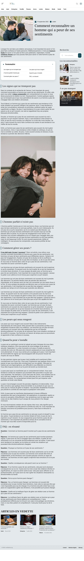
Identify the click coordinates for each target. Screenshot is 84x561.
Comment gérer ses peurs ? (11, 76)
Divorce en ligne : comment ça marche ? (27, 527)
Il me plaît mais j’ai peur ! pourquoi (13, 252)
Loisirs (54, 21)
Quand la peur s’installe (35, 73)
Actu (71, 76)
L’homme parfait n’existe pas (11, 73)
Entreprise (22, 531)
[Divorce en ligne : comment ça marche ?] (28, 520)
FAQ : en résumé (33, 76)
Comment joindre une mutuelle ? (7, 527)
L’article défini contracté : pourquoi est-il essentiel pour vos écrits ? (75, 82)
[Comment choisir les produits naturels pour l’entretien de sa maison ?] (47, 520)
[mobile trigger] (3, 3)
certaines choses (7, 54)
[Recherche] (77, 3)
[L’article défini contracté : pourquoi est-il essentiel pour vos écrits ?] (64, 80)
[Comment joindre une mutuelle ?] (9, 520)
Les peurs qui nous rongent (36, 69)
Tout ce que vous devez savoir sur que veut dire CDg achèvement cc (75, 69)
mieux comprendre (19, 94)
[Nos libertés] (11, 3)
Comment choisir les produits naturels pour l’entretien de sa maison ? (47, 528)
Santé (2, 531)
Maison (41, 532)
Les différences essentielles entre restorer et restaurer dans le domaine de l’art (70, 99)
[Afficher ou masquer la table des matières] (34, 64)
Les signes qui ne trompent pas (12, 69)
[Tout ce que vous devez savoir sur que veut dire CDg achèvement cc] (64, 68)
